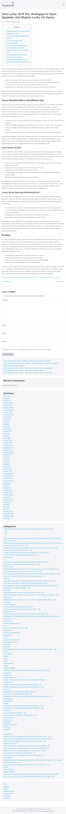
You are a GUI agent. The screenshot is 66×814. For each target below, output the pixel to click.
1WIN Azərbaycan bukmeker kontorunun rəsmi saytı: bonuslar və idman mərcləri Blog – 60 (30, 569)
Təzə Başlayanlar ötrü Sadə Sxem (17, 59)
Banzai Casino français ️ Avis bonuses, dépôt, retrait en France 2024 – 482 (25, 614)
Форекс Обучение (9, 772)
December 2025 (8, 408)
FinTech (5, 651)
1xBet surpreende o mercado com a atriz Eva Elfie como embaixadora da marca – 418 (29, 600)
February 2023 (7, 469)
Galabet (5, 656)
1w (4, 559)
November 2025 (8, 410)
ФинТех (5, 767)
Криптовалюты (8, 757)
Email (4, 333)
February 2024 (7, 440)
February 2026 (7, 403)
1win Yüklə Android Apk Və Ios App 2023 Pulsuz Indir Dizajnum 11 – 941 (25, 583)
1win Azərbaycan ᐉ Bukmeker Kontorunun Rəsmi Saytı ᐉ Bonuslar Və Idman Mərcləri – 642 (31, 574)
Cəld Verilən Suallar (13, 33)
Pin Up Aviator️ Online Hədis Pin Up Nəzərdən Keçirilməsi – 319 (22, 706)
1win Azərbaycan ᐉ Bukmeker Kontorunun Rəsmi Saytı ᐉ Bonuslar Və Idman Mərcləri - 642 (33, 277)
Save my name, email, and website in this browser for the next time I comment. (27, 349)
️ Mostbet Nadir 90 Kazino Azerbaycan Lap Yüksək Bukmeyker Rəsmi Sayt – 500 (27, 529)
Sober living (7, 722)
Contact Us (6, 798)
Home (5, 784)
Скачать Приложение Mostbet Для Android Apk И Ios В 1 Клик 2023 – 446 (26, 765)
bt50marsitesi (7, 635)
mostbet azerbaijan (9, 668)
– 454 (5, 531)
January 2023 (7, 471)
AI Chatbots (7, 602)
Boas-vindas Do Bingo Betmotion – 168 (15, 628)
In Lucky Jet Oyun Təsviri (14, 57)
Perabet (5, 703)
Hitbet (5, 658)
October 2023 (7, 450)
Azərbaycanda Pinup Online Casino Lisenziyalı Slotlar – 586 (21, 609)
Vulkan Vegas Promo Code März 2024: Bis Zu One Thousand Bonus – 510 (26, 748)
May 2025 (6, 424)
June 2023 (6, 459)
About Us (6, 786)
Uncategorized (7, 734)
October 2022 (7, 478)
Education (6, 647)
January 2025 (7, 431)
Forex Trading (7, 654)
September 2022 (8, 481)
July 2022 (6, 485)
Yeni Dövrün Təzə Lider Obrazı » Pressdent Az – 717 (19, 753)
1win (23, 116)
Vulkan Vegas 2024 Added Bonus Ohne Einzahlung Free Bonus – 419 (24, 741)
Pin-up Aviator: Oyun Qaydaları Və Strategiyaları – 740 (20, 715)
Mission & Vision (8, 793)
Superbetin (6, 727)
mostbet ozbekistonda (10, 677)
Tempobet (6, 729)
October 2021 (7, 497)
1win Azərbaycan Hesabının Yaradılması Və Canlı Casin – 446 (22, 571)
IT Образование (8, 663)
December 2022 (8, 474)
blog (4, 625)
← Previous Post (7, 281)
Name (4, 325)
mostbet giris (7, 673)
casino (5, 637)
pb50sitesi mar (7, 699)
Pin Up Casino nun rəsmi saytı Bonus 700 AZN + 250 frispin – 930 (23, 708)
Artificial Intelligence (9, 604)
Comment (5, 300)
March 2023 (7, 466)
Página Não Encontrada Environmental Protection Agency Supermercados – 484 (28, 696)
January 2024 (7, 443)
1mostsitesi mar (8, 557)
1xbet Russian (7, 597)
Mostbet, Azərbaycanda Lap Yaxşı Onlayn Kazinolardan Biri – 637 (23, 687)
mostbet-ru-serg (8, 682)
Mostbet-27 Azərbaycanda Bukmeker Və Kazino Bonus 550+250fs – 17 (25, 680)
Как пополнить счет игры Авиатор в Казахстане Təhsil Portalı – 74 (24, 755)
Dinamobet (6, 644)
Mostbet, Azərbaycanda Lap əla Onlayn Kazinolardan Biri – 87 (22, 684)
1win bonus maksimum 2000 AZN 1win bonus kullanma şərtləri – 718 (24, 576)
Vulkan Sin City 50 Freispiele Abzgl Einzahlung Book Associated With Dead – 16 (28, 739)
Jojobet (5, 665)
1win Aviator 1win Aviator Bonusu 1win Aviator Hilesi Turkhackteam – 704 (25, 562)
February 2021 (7, 511)
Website (4, 341)
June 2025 (6, 422)
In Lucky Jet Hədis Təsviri (14, 40)
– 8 (4, 536)
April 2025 (6, 426)
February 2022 (7, 490)
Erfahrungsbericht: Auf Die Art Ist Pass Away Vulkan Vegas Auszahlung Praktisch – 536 (29, 649)
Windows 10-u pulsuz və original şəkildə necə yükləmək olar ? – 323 (24, 750)
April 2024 (6, 436)
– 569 (5, 534)
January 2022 (7, 492)
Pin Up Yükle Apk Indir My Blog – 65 (14, 713)
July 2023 (6, 457)
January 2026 (7, 405)
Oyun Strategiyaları (12, 43)
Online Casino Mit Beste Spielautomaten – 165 (17, 694)
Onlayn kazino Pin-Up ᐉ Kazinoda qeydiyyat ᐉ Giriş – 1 (20, 691)
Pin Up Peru (7, 710)
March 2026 (7, 400)
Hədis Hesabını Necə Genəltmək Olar (18, 31)
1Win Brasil (6, 578)
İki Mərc (9, 38)
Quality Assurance (9, 791)
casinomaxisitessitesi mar (11, 640)
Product (5, 789)
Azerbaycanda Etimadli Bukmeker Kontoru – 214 (18, 607)
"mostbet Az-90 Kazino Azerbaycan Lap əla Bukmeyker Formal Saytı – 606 (26, 552)
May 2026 (6, 396)
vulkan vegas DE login (10, 743)
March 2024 (7, 438)
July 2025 (6, 419)
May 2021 (6, 509)
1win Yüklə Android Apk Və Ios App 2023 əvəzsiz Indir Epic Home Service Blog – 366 (29, 581)
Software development (10, 724)
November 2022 (8, 476)
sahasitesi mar (7, 720)
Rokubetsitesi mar (8, 717)
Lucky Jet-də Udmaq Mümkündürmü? (18, 36)
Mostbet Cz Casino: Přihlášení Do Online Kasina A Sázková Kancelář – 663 (26, 670)
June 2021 (6, 506)
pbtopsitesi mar (8, 701)
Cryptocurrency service (10, 642)
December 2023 (8, 445)
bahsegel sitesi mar (9, 611)
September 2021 (8, 499)
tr (3, 731)
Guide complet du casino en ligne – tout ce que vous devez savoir (23, 370)
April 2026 (6, 398)
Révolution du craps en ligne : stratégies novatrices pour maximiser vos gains (26, 361)
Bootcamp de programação (11, 632)
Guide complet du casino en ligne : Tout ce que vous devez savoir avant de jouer (27, 368)
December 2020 (8, 514)
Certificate (6, 796)
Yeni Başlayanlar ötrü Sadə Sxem (17, 55)
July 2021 (6, 504)
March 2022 (7, 488)
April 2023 (6, 464)
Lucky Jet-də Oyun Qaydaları (15, 48)
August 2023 (7, 455)
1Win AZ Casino (8, 566)
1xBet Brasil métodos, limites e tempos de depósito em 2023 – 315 (23, 592)
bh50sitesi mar (7, 621)
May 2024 (6, 433)
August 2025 (7, 417)
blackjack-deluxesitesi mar (11, 623)
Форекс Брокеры (8, 769)
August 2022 (7, 483)
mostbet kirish (7, 675)
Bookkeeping (7, 630)
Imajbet (5, 661)
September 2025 (8, 415)
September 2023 (8, 452)
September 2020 (8, 516)
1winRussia (7, 590)
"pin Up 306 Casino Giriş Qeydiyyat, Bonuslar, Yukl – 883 (20, 555)
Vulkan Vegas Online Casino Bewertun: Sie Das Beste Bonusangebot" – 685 (26, 746)
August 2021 (7, 502)
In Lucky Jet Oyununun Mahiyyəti (17, 45)
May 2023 (6, 462)
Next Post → (60, 281)
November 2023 (8, 448)
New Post (6, 689)
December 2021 (8, 495)
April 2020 (6, 518)
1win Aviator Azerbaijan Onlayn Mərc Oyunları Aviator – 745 (21, 564)
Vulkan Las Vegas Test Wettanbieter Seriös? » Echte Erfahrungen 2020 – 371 (27, 736)
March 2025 (7, 429)
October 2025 (7, 412)
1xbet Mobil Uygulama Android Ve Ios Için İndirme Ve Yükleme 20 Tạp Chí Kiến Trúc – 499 (31, 595)
